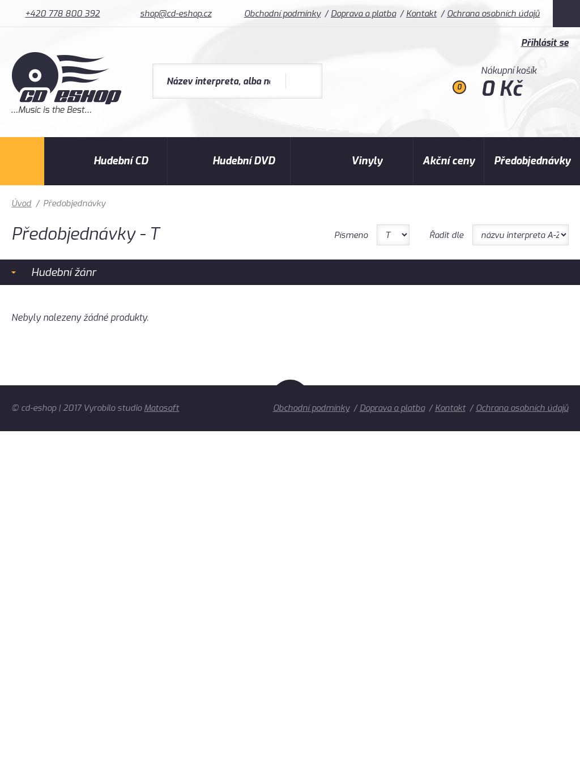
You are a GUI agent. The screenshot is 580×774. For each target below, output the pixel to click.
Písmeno (351, 235)
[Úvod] (22, 161)
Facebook (566, 13)
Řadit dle (446, 235)
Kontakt (421, 13)
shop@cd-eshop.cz (175, 13)
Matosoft (161, 408)
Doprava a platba (363, 13)
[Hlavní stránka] (67, 110)
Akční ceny (449, 161)
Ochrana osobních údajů (493, 13)
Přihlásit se (545, 43)
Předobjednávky (532, 161)
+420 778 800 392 (62, 13)
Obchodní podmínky (282, 13)
